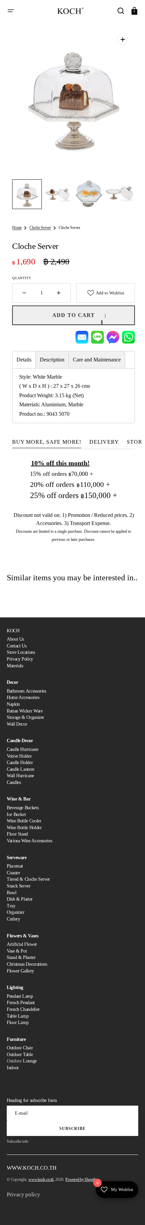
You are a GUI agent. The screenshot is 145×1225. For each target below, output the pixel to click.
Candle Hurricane (22, 749)
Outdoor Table (20, 1054)
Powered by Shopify (81, 1179)
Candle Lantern (20, 769)
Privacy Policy (20, 659)
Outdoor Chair (20, 1047)
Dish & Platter (20, 899)
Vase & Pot (17, 951)
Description (52, 359)
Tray (11, 905)
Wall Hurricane (20, 775)
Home (17, 227)
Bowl (12, 892)
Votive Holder (19, 756)
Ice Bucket (16, 814)
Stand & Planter (21, 957)
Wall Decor (17, 724)
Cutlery (13, 919)
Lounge (30, 1060)
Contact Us (16, 645)
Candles (14, 782)
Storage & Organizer (25, 717)
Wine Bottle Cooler (24, 820)
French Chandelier (23, 1009)
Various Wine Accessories (29, 840)
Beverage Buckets (22, 807)
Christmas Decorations (27, 964)
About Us (15, 639)
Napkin (13, 704)
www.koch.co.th (41, 1179)
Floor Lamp (17, 1022)
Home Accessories (23, 697)
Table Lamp (17, 1016)
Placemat (15, 866)
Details (24, 359)
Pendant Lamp (20, 996)
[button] (10, 10)
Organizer (16, 912)
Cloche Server (40, 227)
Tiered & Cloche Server (28, 879)
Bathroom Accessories (26, 691)
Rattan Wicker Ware (25, 710)
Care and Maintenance (97, 359)
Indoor (13, 1067)
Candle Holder (20, 762)
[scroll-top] (130, 1210)
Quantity (21, 278)
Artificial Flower (22, 944)
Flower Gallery (20, 970)
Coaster (13, 872)
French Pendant (21, 1002)
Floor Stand (17, 834)
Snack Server (19, 885)
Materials (15, 665)
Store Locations (21, 652)
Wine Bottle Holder (24, 827)
